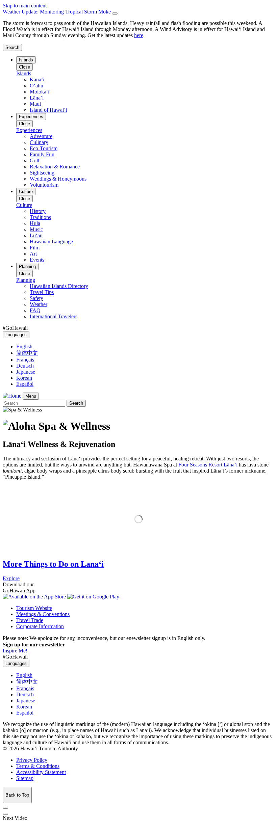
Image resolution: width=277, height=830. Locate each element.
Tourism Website (34, 608)
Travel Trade (29, 620)
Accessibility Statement (41, 772)
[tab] (138, 12)
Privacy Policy (31, 760)
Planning (27, 266)
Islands (26, 59)
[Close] (115, 13)
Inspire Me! (15, 650)
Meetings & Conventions (43, 614)
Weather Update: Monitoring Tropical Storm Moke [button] (57, 12)
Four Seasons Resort (207, 464)
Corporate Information (40, 626)
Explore (11, 578)
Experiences (31, 116)
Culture (26, 191)
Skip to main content (25, 5)
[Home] (13, 396)
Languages (16, 334)
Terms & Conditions (37, 766)
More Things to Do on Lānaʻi (53, 564)
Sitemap (24, 778)
